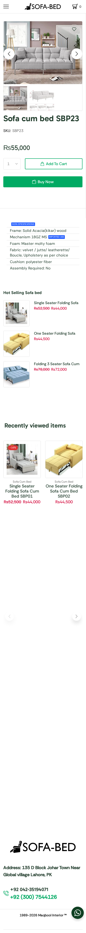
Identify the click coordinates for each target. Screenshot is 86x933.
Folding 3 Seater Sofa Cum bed (56, 364)
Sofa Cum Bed (22, 482)
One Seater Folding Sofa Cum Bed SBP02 (54, 333)
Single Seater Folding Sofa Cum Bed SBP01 (56, 303)
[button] (9, 53)
